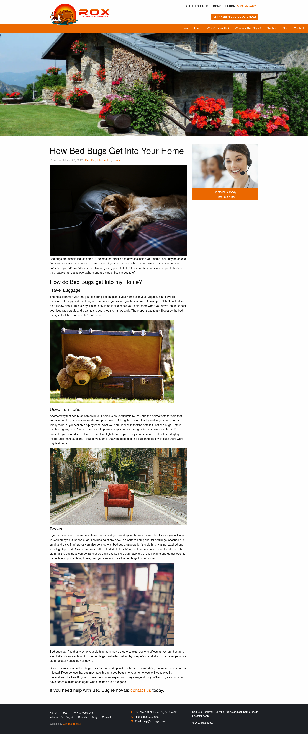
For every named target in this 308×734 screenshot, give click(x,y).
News (116, 160)
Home (184, 28)
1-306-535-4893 (225, 196)
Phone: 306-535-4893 (147, 717)
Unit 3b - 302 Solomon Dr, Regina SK (155, 712)
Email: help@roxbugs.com (150, 721)
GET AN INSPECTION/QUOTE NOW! (234, 16)
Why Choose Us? (218, 28)
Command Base (72, 723)
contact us (140, 690)
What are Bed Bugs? (248, 28)
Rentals (272, 28)
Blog (285, 28)
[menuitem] (184, 28)
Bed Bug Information (98, 160)
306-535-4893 (249, 6)
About (197, 28)
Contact (299, 28)
